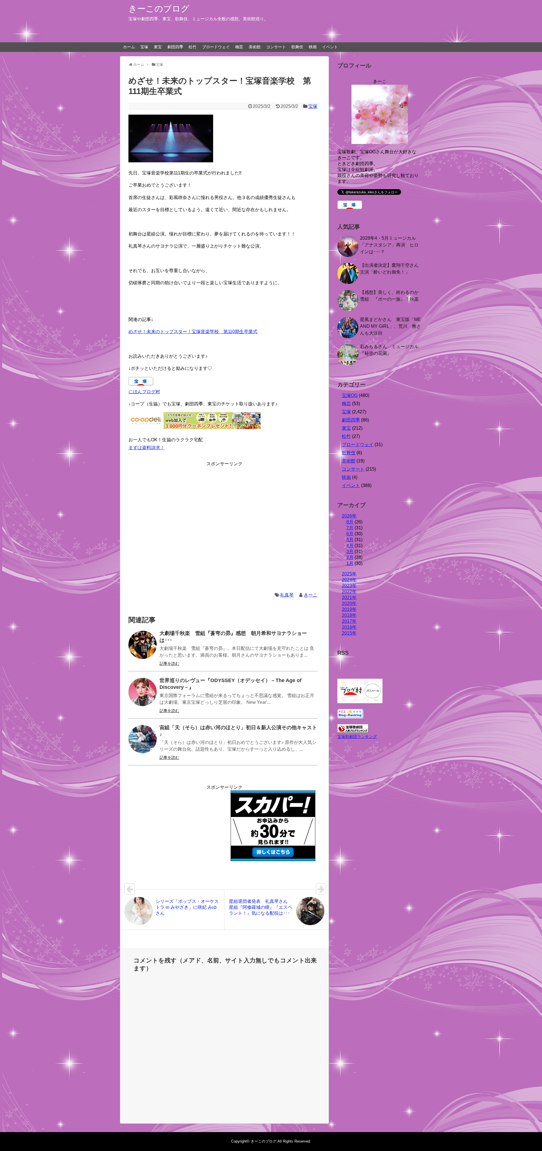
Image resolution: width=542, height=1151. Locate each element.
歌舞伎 (297, 47)
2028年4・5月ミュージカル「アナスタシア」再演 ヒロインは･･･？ (389, 245)
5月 (349, 539)
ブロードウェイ (216, 47)
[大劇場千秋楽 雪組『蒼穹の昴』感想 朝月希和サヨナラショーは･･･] (142, 645)
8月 (349, 521)
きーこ (310, 595)
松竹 (192, 47)
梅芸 (239, 47)
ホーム (129, 47)
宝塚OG (350, 395)
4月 (349, 545)
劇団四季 (175, 47)
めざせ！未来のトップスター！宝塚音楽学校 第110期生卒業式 (192, 331)
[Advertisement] (224, 525)
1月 (349, 563)
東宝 (158, 47)
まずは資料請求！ (146, 447)
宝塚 (144, 47)
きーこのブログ (158, 8)
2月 (349, 557)
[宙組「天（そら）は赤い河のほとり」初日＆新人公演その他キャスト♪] (142, 739)
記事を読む (169, 663)
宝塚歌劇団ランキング (357, 736)
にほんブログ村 (144, 391)
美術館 (255, 47)
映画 (313, 47)
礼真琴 (287, 595)
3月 (349, 551)
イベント (330, 47)
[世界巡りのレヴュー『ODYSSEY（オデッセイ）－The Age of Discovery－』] (142, 692)
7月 (349, 527)
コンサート (276, 47)
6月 (349, 533)
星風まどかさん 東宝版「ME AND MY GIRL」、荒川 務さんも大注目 (390, 326)
